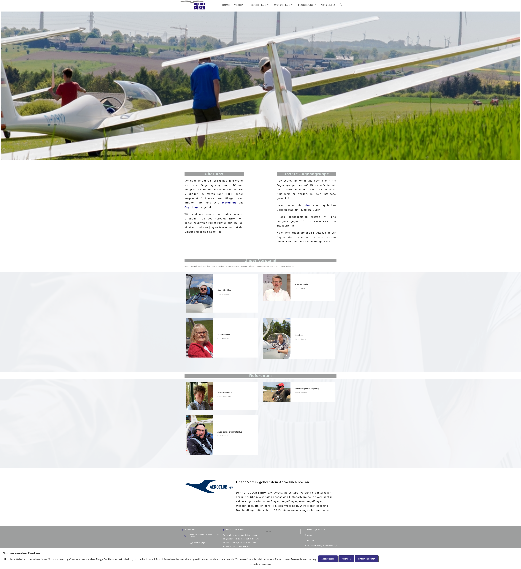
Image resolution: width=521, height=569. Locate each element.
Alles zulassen (328, 558)
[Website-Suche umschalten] (341, 5)
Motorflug (229, 202)
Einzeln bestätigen (366, 558)
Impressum (266, 564)
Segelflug (191, 207)
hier (307, 205)
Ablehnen (346, 558)
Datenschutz (255, 564)
